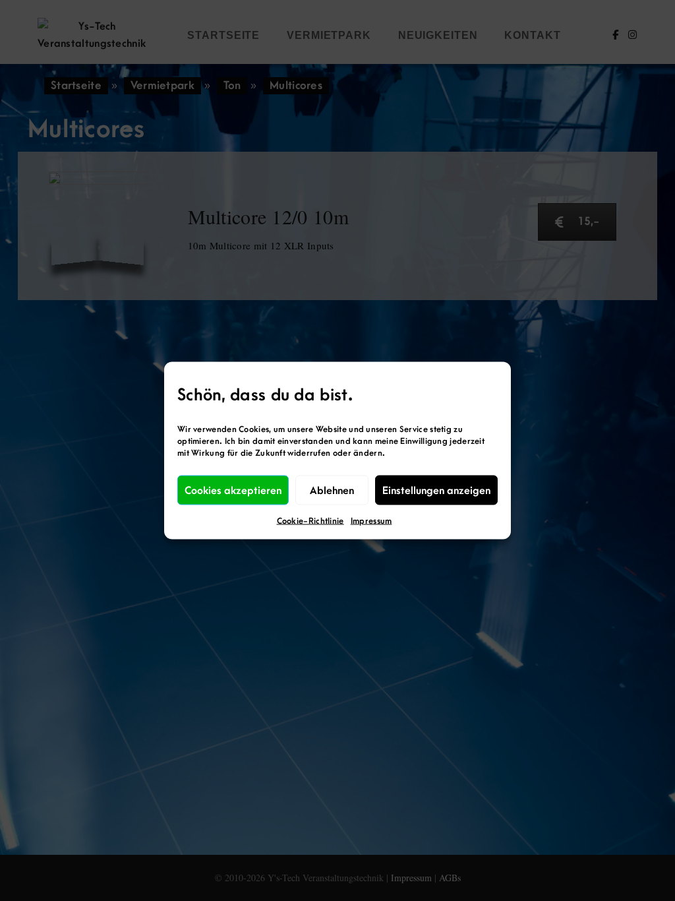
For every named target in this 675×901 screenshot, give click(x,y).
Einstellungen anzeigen (436, 490)
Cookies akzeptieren (233, 490)
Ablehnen (332, 490)
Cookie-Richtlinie (310, 521)
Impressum (371, 521)
